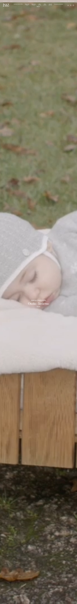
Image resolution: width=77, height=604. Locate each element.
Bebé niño (34, 4)
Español (11, 1)
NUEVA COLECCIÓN (18, 4)
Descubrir (38, 306)
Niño (44, 4)
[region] (38, 303)
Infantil (50, 4)
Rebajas (38, 6)
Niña (39, 4)
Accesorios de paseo (58, 4)
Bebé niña (27, 4)
